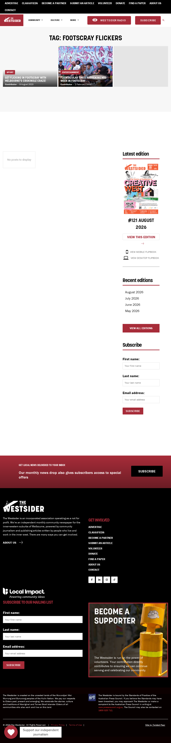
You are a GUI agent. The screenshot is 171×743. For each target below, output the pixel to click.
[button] (163, 20)
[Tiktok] (114, 580)
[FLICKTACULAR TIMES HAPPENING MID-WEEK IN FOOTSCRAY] (85, 66)
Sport (10, 72)
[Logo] (12, 20)
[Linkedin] (99, 580)
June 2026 (132, 304)
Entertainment (70, 72)
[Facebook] (91, 580)
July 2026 (132, 298)
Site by (149, 724)
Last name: (131, 376)
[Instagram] (106, 580)
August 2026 (134, 292)
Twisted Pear (159, 724)
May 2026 (132, 311)
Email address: (134, 393)
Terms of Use (75, 724)
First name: (131, 359)
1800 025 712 (105, 710)
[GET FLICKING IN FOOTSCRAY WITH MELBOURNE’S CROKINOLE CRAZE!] (30, 66)
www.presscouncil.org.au (110, 707)
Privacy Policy (58, 724)
